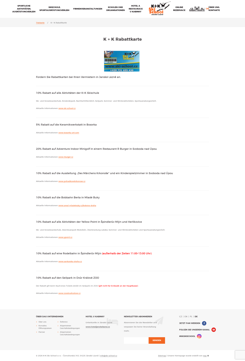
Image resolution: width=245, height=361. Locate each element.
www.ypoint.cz (65, 237)
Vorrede (159, 8)
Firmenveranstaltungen (87, 9)
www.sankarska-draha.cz (70, 262)
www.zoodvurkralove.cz (69, 293)
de (207, 9)
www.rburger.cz (65, 157)
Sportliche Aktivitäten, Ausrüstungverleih (23, 9)
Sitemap (162, 356)
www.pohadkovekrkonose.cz (71, 181)
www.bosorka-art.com (68, 133)
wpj (205, 356)
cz (191, 9)
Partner (42, 332)
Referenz (63, 322)
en (197, 9)
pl (202, 9)
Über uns (42, 322)
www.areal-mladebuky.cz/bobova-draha (77, 206)
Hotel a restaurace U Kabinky (136, 9)
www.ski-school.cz (67, 108)
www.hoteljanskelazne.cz (98, 327)
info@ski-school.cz (108, 356)
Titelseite (40, 23)
